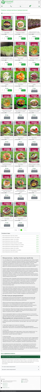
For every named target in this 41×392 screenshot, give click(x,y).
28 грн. (37, 246)
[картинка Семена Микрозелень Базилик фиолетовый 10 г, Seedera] (20, 102)
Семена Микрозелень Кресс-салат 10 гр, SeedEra (20, 58)
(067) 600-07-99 (5, 383)
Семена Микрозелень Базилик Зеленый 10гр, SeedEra (12, 242)
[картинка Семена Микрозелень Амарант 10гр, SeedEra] (20, 155)
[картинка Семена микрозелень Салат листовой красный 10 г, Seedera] (34, 23)
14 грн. (37, 241)
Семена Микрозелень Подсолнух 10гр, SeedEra (7, 137)
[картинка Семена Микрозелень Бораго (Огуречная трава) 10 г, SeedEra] (34, 155)
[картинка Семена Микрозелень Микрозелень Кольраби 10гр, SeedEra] (20, 182)
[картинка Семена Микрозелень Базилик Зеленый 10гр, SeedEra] (6, 155)
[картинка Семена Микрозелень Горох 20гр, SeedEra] (6, 75)
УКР (39, 1)
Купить (9, 38)
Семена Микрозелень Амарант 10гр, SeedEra (10, 239)
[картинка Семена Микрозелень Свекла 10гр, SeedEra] (6, 209)
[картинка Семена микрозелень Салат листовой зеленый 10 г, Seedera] (6, 49)
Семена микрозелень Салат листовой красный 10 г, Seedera (34, 32)
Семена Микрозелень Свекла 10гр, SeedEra (6, 218)
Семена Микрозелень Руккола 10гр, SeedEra (20, 218)
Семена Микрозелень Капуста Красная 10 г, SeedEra (20, 32)
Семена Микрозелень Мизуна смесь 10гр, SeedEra (6, 191)
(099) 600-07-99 (5, 384)
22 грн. (37, 239)
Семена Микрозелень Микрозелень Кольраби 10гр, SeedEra (20, 191)
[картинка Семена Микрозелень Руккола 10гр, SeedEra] (20, 209)
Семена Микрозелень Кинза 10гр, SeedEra (10, 251)
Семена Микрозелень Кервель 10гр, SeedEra (10, 248)
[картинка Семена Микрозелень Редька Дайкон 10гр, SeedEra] (34, 49)
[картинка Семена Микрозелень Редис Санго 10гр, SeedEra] (20, 128)
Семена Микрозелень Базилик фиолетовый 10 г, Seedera (12, 246)
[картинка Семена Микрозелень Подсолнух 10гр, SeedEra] (6, 128)
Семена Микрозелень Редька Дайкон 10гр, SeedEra (11, 250)
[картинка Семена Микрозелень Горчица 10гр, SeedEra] (20, 75)
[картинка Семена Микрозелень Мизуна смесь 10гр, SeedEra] (6, 182)
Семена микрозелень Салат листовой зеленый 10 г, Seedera (7, 58)
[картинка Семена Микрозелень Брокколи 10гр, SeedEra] (34, 182)
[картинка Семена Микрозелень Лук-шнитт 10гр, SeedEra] (34, 128)
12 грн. (37, 235)
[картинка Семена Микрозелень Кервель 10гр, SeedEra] (6, 23)
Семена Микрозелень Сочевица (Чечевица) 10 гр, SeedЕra (13, 244)
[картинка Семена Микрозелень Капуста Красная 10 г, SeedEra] (20, 23)
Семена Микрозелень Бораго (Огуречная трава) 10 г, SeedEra (34, 164)
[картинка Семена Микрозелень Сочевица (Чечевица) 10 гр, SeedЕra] (34, 102)
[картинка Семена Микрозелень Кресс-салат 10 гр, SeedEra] (20, 49)
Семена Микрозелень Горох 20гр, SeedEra (10, 235)
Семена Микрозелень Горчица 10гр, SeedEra (10, 241)
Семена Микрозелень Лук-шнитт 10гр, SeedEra (11, 237)
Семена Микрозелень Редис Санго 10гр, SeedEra (20, 137)
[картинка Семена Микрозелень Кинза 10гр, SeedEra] (34, 75)
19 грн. (37, 237)
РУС (39, 3)
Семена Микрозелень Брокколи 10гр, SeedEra (34, 191)
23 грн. (37, 242)
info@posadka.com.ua (6, 387)
